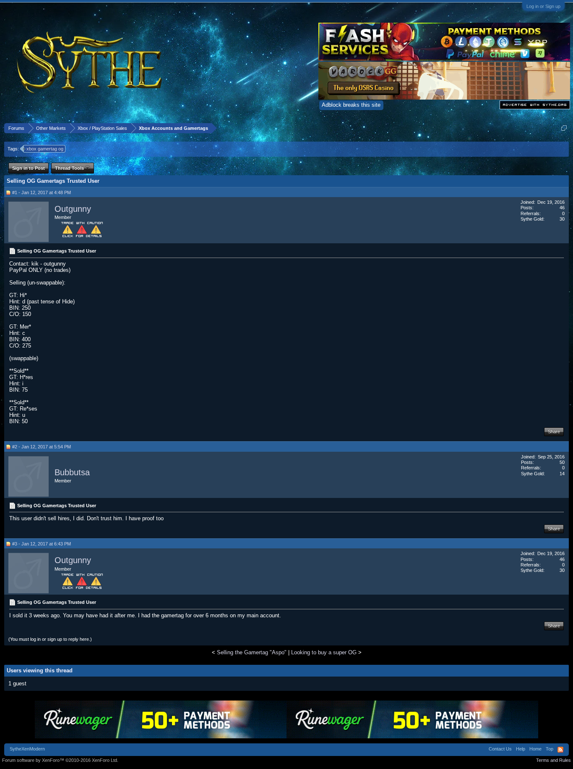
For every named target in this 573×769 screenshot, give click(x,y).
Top (549, 748)
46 (562, 207)
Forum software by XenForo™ (60, 760)
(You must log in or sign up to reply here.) (50, 639)
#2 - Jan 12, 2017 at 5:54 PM (41, 446)
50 (562, 462)
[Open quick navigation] (564, 128)
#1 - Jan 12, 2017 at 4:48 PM (41, 192)
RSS (560, 750)
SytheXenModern (27, 748)
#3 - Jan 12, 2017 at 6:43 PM (41, 543)
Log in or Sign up (543, 6)
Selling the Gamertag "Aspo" (251, 652)
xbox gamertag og (44, 148)
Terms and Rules (553, 760)
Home (535, 748)
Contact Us (500, 748)
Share (554, 431)
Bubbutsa (72, 472)
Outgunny (73, 208)
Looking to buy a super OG (324, 652)
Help (520, 748)
